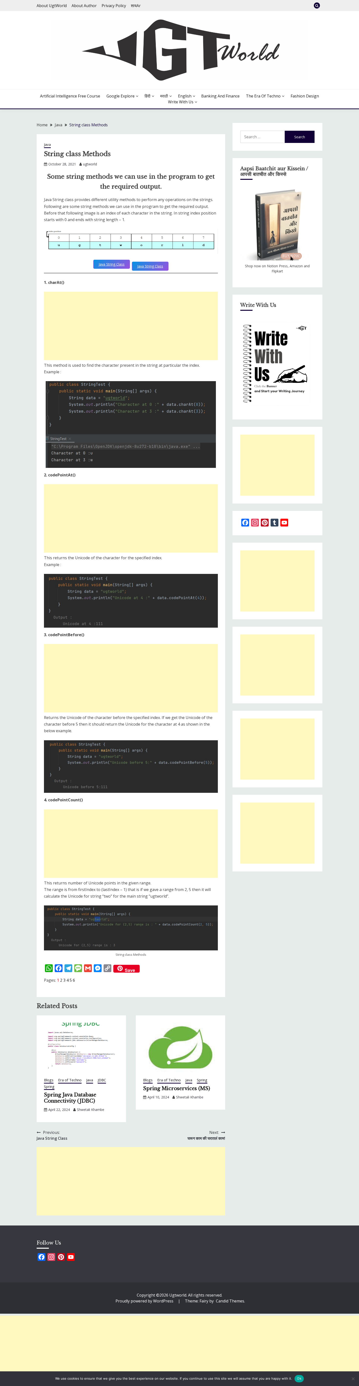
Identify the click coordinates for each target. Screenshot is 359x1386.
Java (47, 144)
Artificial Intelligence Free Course (70, 96)
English (184, 96)
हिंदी (147, 96)
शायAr (136, 5)
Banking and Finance (220, 96)
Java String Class (112, 264)
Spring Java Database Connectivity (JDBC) (70, 1098)
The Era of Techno (263, 96)
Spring (49, 1086)
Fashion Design (305, 96)
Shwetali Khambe (90, 1109)
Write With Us (180, 102)
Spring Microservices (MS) (176, 1088)
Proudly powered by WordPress (145, 1301)
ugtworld (90, 164)
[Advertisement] (131, 326)
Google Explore (120, 96)
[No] (352, 1378)
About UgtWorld (52, 5)
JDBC (102, 1079)
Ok (299, 1378)
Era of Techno (70, 1079)
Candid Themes (230, 1301)
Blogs (48, 1079)
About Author (84, 5)
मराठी (164, 96)
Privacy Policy (114, 5)
